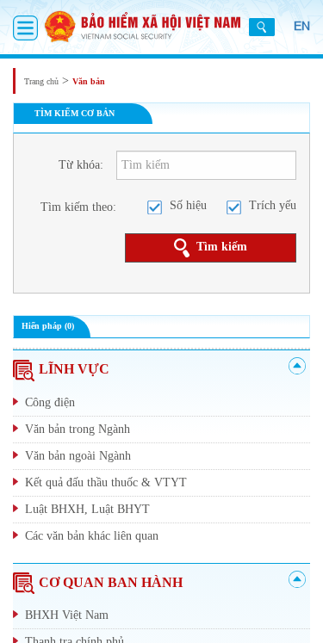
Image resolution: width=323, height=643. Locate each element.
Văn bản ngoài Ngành (78, 455)
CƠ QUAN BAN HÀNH (111, 582)
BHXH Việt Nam (67, 615)
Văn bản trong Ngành (77, 429)
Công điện (50, 402)
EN (302, 26)
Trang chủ (41, 81)
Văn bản (88, 81)
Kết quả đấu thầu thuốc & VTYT (106, 482)
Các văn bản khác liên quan (91, 535)
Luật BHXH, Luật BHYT (87, 509)
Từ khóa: (81, 164)
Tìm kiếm (221, 246)
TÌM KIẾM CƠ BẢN (74, 113)
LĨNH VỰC (74, 369)
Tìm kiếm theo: (78, 207)
